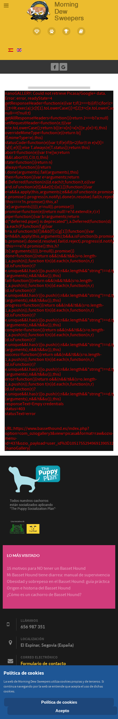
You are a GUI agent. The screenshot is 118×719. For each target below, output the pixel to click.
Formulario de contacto (43, 663)
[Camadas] (37, 31)
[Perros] (51, 31)
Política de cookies (59, 702)
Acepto (62, 710)
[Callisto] (59, 10)
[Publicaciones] (81, 31)
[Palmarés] (66, 31)
